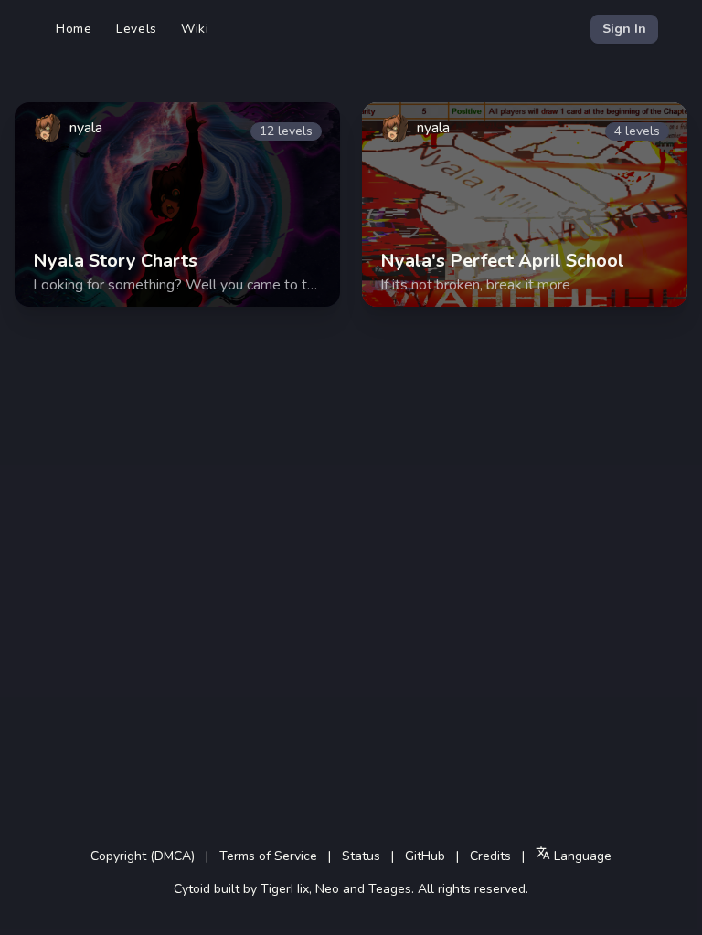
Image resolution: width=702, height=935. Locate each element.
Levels (136, 28)
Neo (327, 889)
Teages (389, 889)
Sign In (624, 28)
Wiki (195, 28)
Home (74, 28)
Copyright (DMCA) (142, 856)
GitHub (425, 856)
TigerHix (285, 889)
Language (581, 856)
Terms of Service (268, 856)
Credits (490, 856)
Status (361, 856)
